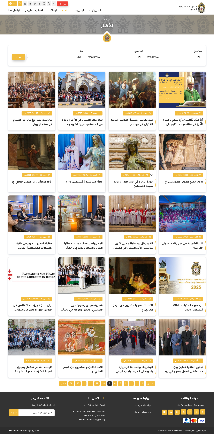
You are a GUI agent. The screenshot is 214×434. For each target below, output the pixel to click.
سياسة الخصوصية (143, 405)
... (131, 383)
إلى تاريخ (138, 51)
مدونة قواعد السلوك (142, 412)
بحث (18, 57)
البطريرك (79, 10)
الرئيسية (107, 19)
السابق (150, 383)
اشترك (14, 412)
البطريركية (96, 10)
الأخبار (65, 10)
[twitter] (49, 3)
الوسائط (53, 10)
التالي (63, 383)
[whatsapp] (34, 3)
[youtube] (39, 3)
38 (78, 383)
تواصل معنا (14, 10)
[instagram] (44, 3)
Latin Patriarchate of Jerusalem (169, 430)
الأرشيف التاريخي (33, 10)
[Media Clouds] (18, 430)
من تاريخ (197, 51)
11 (97, 383)
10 (103, 383)
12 (90, 383)
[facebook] (54, 3)
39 (71, 383)
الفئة (81, 51)
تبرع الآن (62, 3)
